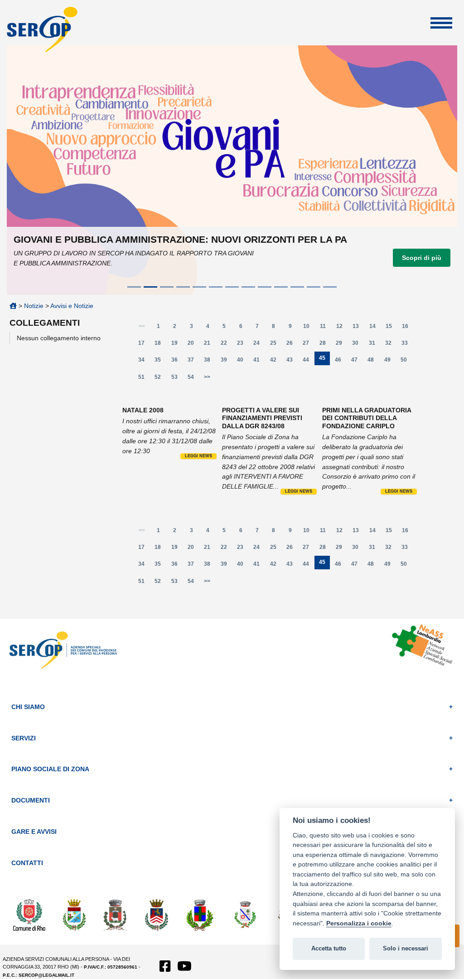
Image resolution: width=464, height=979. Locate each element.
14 (375, 328)
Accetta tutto (328, 948)
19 (177, 345)
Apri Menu (441, 23)
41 (259, 362)
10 (309, 328)
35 (160, 362)
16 (408, 328)
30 (358, 345)
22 (226, 345)
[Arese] (74, 914)
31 (374, 345)
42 (275, 362)
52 (160, 379)
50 (406, 362)
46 (340, 362)
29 (341, 345)
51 (144, 379)
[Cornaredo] (115, 914)
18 (160, 345)
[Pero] (245, 914)
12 (342, 328)
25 (275, 345)
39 (226, 362)
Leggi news (198, 456)
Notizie (34, 305)
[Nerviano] (200, 914)
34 (144, 362)
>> (207, 377)
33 (407, 345)
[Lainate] (156, 914)
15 (391, 328)
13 (358, 328)
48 (373, 362)
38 (210, 362)
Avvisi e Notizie (71, 305)
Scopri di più (421, 257)
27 (308, 345)
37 (193, 362)
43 (292, 362)
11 (325, 328)
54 (193, 379)
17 (144, 345)
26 (292, 345)
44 (308, 362)
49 (390, 362)
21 (210, 345)
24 (259, 345)
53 (177, 379)
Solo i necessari (405, 948)
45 (324, 360)
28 (325, 345)
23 (242, 345)
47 (356, 362)
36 (177, 362)
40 (242, 362)
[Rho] (29, 914)
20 (193, 345)
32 (390, 345)
